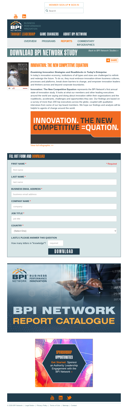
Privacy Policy (42, 405)
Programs (49, 41)
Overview (30, 41)
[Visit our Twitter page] (69, 397)
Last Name (18, 176)
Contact (74, 405)
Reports (67, 41)
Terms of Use (55, 405)
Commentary (86, 41)
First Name (18, 164)
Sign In (75, 5)
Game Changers (49, 34)
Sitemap (65, 405)
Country (17, 225)
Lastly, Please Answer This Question (34, 237)
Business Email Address (26, 189)
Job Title (17, 213)
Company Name (21, 201)
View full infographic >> (42, 145)
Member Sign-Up (58, 5)
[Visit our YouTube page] (16, 16)
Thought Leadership (23, 34)
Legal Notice (29, 405)
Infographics (85, 44)
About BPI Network (75, 34)
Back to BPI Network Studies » (103, 50)
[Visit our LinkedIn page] (24, 16)
